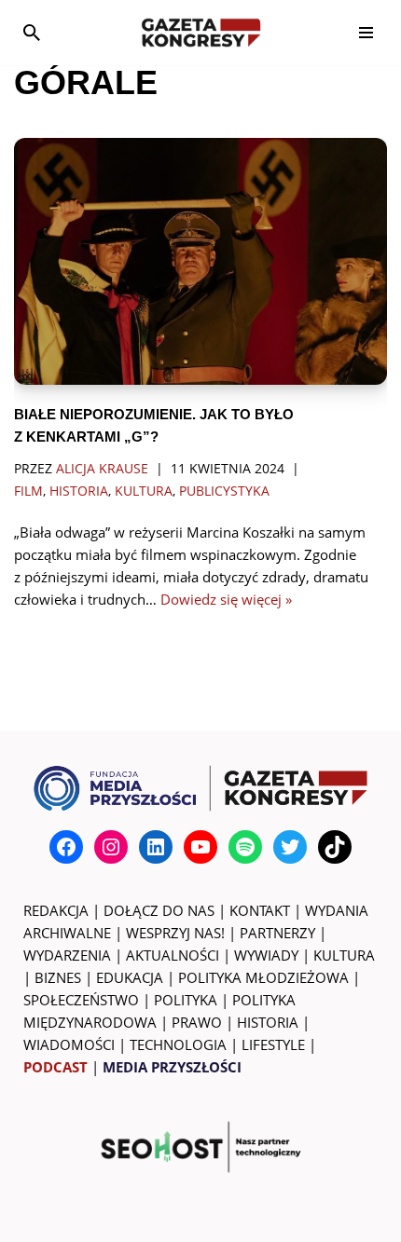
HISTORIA (267, 1022)
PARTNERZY (277, 932)
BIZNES (58, 977)
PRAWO (197, 1022)
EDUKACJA (129, 977)
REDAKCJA (56, 910)
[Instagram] (111, 847)
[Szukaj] (31, 32)
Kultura (144, 491)
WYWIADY (266, 955)
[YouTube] (200, 847)
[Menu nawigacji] (366, 33)
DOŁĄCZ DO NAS (159, 910)
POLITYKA (185, 999)
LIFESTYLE (273, 1044)
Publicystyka (224, 491)
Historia (78, 491)
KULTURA (344, 955)
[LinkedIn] (156, 847)
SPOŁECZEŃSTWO (81, 999)
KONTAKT (259, 910)
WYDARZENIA (67, 955)
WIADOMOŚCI (69, 1044)
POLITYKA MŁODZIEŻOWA (263, 977)
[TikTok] (335, 847)
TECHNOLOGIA (178, 1044)
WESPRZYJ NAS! (175, 932)
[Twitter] (290, 847)
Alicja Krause (102, 468)
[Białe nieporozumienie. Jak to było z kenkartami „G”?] (200, 261)
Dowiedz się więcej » (226, 599)
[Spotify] (245, 847)
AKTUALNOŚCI (172, 955)
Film (28, 491)
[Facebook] (66, 847)
